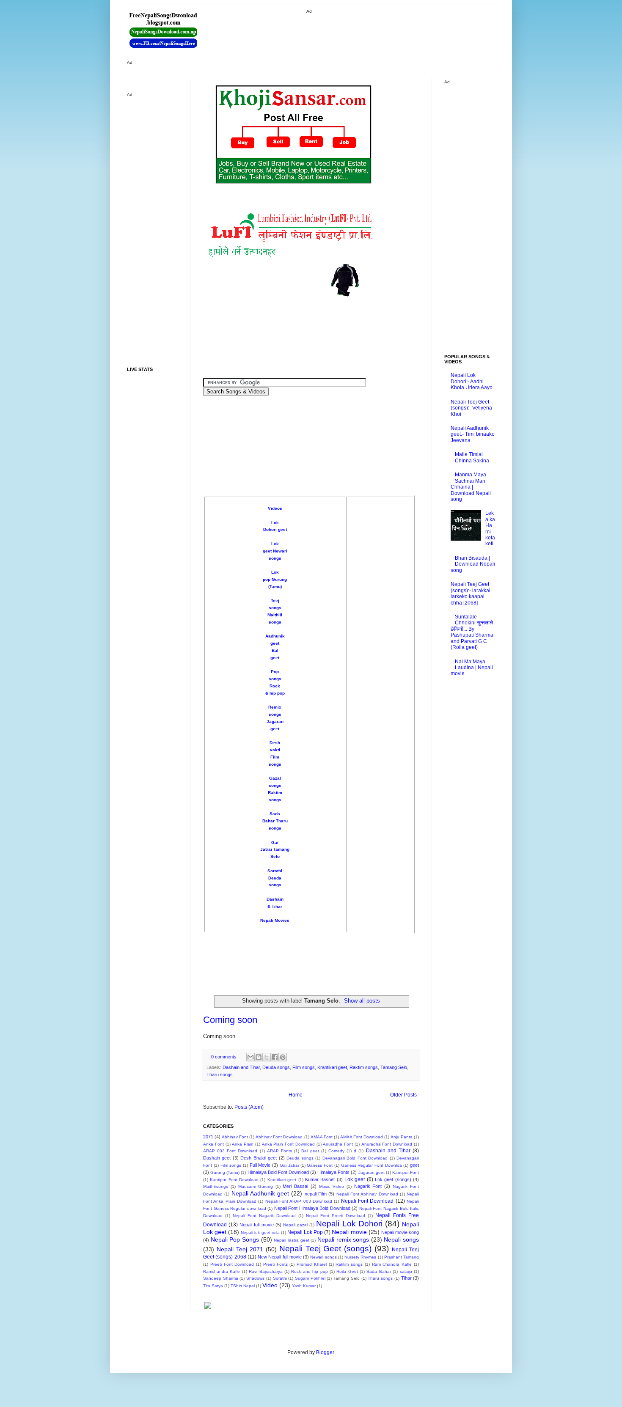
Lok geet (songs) (393, 1179)
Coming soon (230, 1019)
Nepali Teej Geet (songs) (325, 1248)
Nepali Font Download (367, 1201)
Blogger (325, 1352)
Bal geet (310, 1151)
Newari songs (323, 1257)
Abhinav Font (235, 1137)
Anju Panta (402, 1137)
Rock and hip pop (309, 1271)
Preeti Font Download (232, 1264)
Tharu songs (219, 1074)
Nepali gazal (295, 1225)
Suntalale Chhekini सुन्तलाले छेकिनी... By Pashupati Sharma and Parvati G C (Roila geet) (472, 632)
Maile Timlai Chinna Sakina (472, 457)
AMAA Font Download (361, 1137)
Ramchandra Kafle (221, 1271)
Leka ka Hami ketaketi (490, 528)
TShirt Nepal (243, 1285)
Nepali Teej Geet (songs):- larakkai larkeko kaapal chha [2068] (470, 593)
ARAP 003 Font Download (230, 1151)
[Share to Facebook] (274, 1057)
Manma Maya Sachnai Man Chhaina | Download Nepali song (471, 487)
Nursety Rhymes (360, 1257)
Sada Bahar (378, 1271)
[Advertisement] (353, 34)
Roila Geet (347, 1271)
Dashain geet (217, 1157)
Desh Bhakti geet (258, 1157)
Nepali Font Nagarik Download (264, 1215)
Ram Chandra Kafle (392, 1264)
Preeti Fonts (275, 1264)
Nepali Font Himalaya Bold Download (312, 1208)
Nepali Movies (274, 920)
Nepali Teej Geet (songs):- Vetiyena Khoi (471, 408)
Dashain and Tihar (241, 1067)
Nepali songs (401, 1239)
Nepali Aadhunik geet (260, 1193)
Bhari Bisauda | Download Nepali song (473, 564)
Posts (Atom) (249, 1107)
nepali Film (316, 1193)
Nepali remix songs (343, 1239)
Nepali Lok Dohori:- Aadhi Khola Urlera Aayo (472, 381)
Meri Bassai (295, 1186)
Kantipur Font (405, 1172)
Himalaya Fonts (333, 1172)
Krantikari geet (332, 1067)
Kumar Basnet (320, 1179)
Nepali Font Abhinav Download (367, 1194)
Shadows (255, 1278)
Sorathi (274, 870)
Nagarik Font (368, 1186)
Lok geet (354, 1179)
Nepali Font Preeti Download (336, 1215)
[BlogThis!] (258, 1057)
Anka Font (213, 1144)
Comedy (336, 1151)
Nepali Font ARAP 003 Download (298, 1201)
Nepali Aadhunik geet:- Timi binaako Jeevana (473, 434)
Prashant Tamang (401, 1257)
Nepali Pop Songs (235, 1239)
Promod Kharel (312, 1264)
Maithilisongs (215, 1186)
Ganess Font (320, 1165)
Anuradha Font (338, 1144)
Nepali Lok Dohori (349, 1223)
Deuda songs (276, 1067)
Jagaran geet (371, 1172)
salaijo (406, 1271)
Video (270, 1285)
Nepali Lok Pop (305, 1232)
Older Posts (403, 1095)
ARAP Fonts (279, 1151)
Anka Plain (242, 1144)
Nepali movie (349, 1231)
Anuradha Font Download (387, 1144)
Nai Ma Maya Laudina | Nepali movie (472, 668)
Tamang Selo (393, 1067)
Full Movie (260, 1165)
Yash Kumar (304, 1285)
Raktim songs (364, 1067)
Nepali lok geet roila (260, 1232)
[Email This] (250, 1057)
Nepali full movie (256, 1224)
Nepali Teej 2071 (240, 1249)
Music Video (331, 1186)
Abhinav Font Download (279, 1137)
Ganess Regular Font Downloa (371, 1165)
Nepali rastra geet (291, 1240)
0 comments (224, 1056)
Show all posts (362, 1001)
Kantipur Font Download (234, 1179)
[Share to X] (266, 1057)
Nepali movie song (400, 1232)
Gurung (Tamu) (224, 1172)
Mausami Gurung (255, 1186)
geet (414, 1165)
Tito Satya (213, 1285)
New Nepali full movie (280, 1256)
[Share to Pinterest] (282, 1057)
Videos (275, 508)
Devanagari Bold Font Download (355, 1158)
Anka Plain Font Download (288, 1144)
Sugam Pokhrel (310, 1278)
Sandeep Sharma (220, 1278)
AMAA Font (322, 1137)
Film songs (303, 1067)
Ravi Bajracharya (265, 1271)
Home (296, 1095)
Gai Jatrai (289, 1165)
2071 (208, 1136)
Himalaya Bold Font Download (278, 1172)
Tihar (406, 1278)
